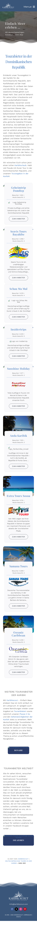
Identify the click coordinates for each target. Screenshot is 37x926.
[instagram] (20, 909)
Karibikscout (12, 700)
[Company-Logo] (8, 3)
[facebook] (12, 909)
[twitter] (16, 909)
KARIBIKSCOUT (18, 915)
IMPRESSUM (27, 915)
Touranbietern (20, 711)
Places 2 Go (25, 714)
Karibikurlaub (20, 165)
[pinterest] (25, 909)
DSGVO (18, 916)
